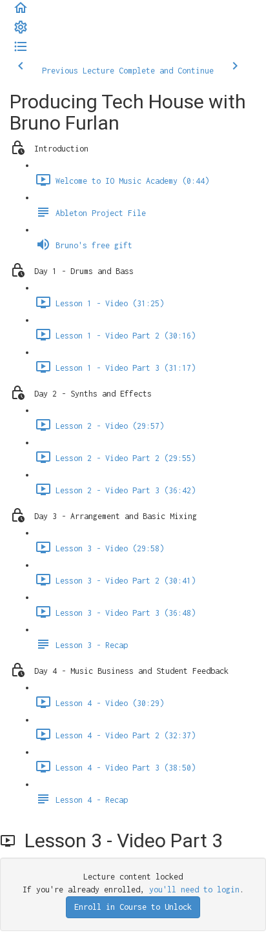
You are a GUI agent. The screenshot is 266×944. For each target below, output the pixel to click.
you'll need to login (194, 889)
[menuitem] (20, 32)
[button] (20, 12)
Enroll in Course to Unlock (133, 907)
